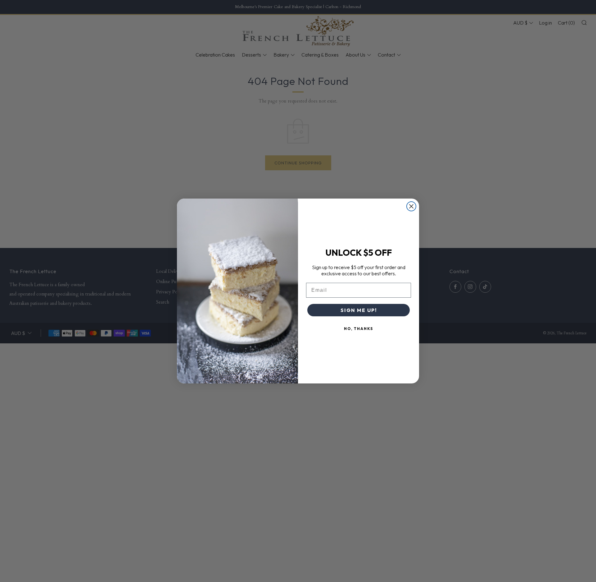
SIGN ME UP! (359, 310)
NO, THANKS (358, 328)
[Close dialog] (411, 206)
